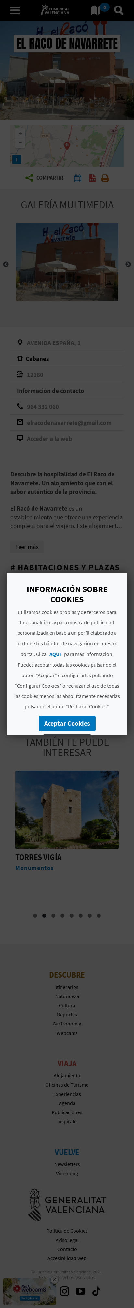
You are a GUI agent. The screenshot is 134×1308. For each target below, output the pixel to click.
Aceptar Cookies (67, 723)
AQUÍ (55, 654)
